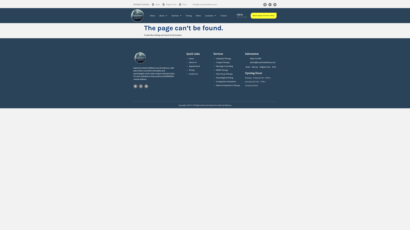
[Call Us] (234, 15)
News (198, 15)
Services (175, 15)
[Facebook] (265, 4)
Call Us (240, 14)
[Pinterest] (275, 4)
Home (152, 15)
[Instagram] (270, 4)
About (161, 15)
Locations (209, 15)
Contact (223, 15)
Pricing (189, 15)
